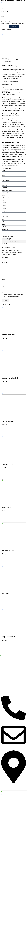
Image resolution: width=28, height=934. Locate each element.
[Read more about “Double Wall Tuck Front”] (4, 431)
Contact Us (2, 687)
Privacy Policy (3, 692)
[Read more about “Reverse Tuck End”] (4, 560)
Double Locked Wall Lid (10, 378)
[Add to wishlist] (4, 341)
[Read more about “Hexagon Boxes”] (4, 474)
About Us (2, 685)
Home (4, 59)
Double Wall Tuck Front (10, 421)
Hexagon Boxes (7, 464)
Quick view (4, 348)
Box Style (8, 59)
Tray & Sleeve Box (8, 637)
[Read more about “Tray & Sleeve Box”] (4, 646)
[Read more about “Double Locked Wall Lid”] (4, 388)
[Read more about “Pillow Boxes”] (4, 517)
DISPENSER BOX (8, 335)
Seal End (5, 593)
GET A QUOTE (14, 26)
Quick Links (3, 680)
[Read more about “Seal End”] (4, 603)
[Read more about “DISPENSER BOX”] (4, 344)
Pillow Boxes (6, 507)
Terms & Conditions (4, 690)
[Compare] (4, 332)
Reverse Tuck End (8, 550)
